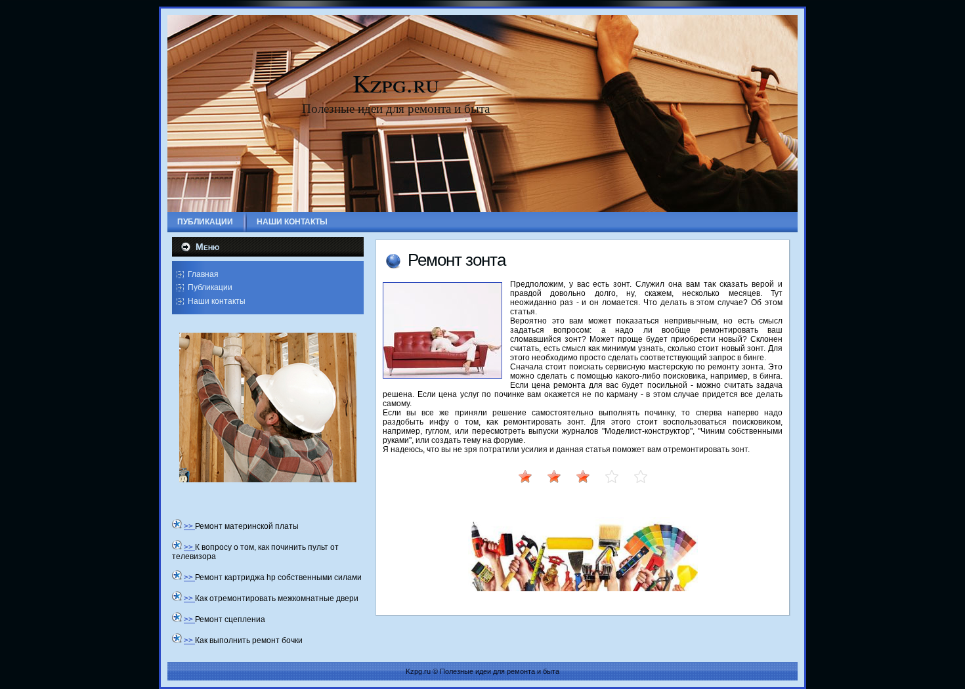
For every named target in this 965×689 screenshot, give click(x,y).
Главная (203, 274)
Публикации (210, 287)
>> (189, 526)
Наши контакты (217, 301)
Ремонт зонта (456, 260)
